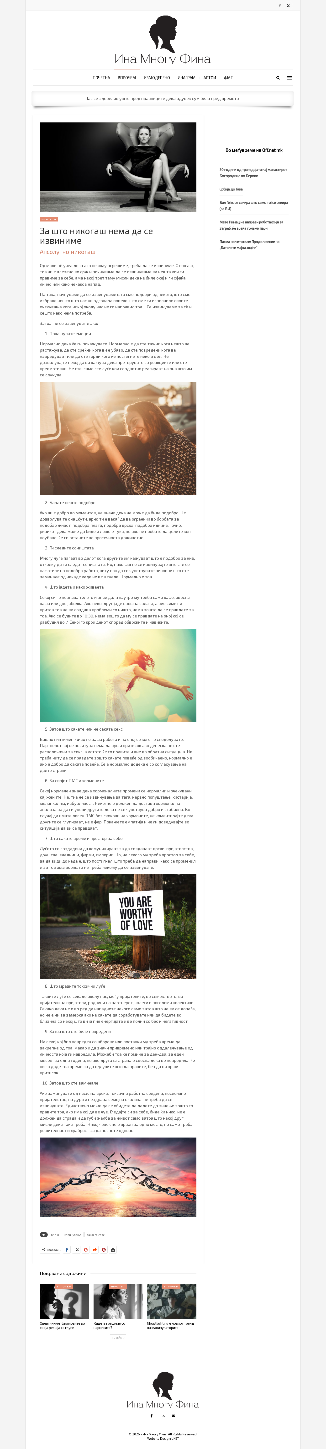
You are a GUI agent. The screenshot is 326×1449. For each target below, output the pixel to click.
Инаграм (187, 77)
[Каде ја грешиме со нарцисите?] (118, 1301)
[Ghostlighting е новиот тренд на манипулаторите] (171, 1301)
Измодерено (157, 77)
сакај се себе (96, 1234)
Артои (210, 77)
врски (55, 1234)
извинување (72, 1234)
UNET (175, 1438)
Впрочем (127, 77)
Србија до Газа (231, 189)
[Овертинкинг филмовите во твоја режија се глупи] (64, 1301)
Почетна (101, 77)
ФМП (228, 77)
